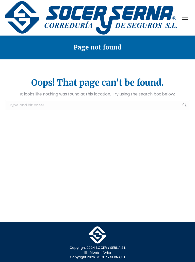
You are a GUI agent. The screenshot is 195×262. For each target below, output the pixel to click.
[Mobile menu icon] (185, 18)
